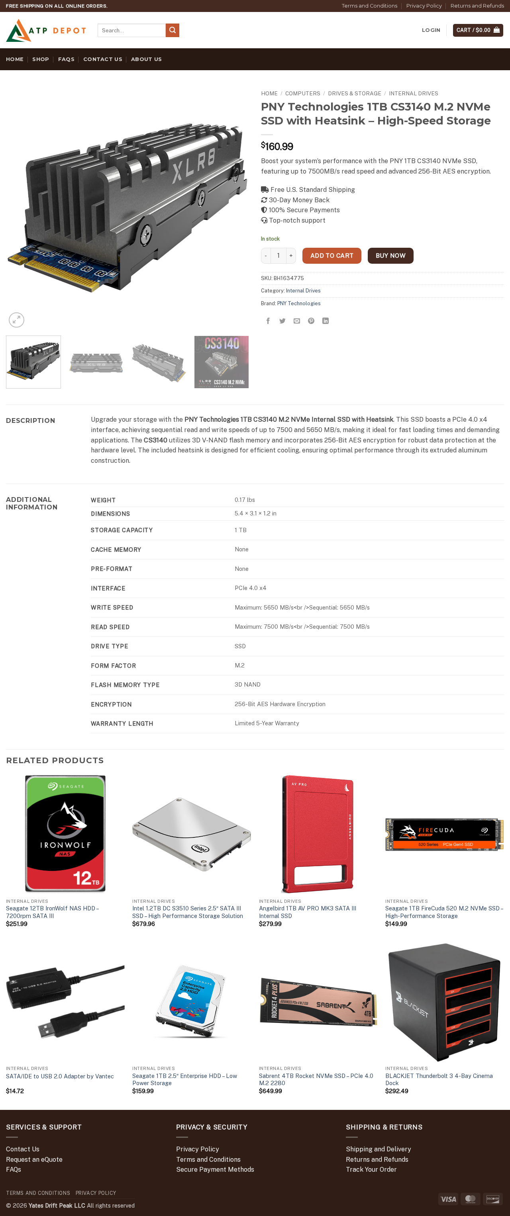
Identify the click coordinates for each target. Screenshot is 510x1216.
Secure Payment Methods (215, 1169)
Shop (40, 59)
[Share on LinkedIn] (325, 321)
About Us (146, 59)
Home (15, 59)
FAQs (66, 59)
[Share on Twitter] (282, 321)
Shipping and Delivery (378, 1149)
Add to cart (332, 255)
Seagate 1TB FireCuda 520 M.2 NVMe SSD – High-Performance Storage (444, 912)
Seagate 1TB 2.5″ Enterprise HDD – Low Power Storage (184, 1079)
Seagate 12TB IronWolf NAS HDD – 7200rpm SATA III (52, 912)
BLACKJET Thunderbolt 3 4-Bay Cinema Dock (439, 1079)
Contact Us (102, 59)
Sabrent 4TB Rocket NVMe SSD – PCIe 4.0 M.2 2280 (316, 1079)
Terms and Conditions (369, 6)
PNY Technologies (299, 303)
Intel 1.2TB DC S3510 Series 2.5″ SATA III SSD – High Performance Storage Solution (187, 912)
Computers (302, 93)
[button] (431, 30)
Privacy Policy (424, 6)
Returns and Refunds (477, 6)
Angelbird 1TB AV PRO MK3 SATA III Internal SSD (307, 912)
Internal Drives (413, 93)
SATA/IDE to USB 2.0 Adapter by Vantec (60, 1076)
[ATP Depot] (46, 30)
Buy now (391, 255)
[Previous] (21, 208)
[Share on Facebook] (268, 321)
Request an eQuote (34, 1159)
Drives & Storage (354, 93)
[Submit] (172, 30)
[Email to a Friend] (297, 321)
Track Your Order (371, 1169)
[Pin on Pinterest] (311, 321)
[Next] (234, 208)
